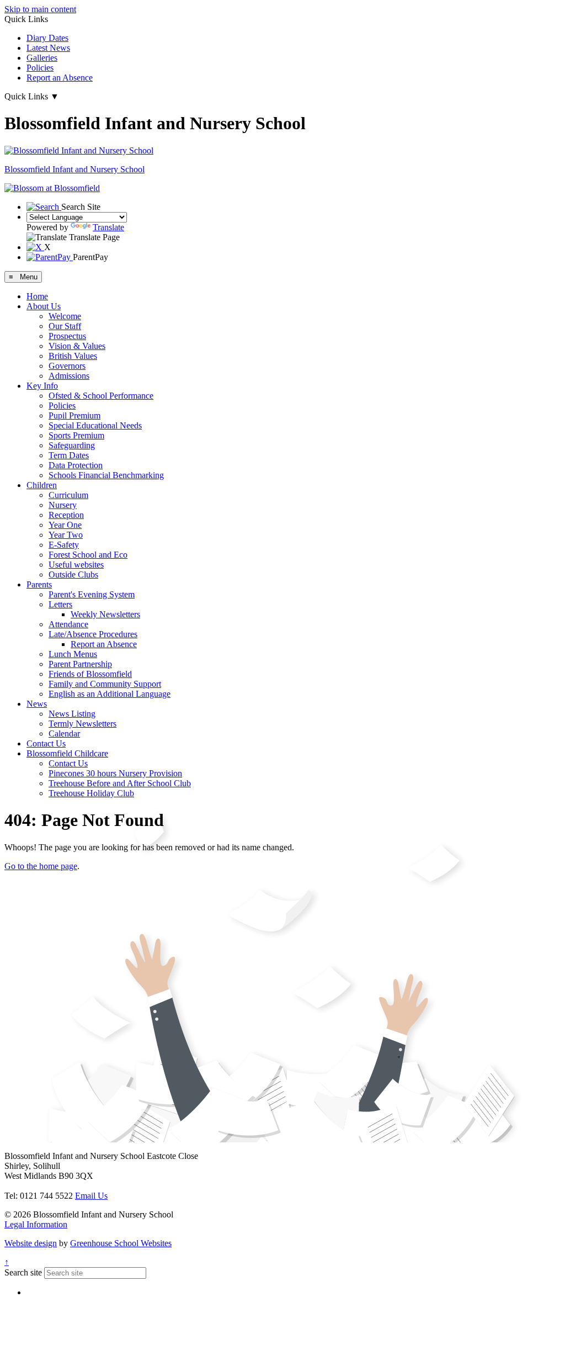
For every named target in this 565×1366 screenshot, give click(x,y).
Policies (40, 67)
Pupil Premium (74, 415)
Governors (67, 365)
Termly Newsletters (82, 723)
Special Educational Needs (95, 425)
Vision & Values (77, 346)
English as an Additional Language (109, 693)
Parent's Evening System (92, 594)
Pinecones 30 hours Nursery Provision (115, 773)
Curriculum (68, 495)
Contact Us (46, 743)
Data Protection (76, 465)
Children (41, 485)
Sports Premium (76, 435)
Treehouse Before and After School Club (120, 783)
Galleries (41, 57)
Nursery (63, 505)
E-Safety (64, 544)
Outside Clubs (73, 574)
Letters (60, 604)
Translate (108, 227)
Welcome (65, 316)
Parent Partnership (80, 664)
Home (37, 296)
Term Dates (69, 455)
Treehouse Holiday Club (91, 793)
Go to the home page (40, 866)
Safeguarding (72, 445)
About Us (43, 306)
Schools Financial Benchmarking (106, 475)
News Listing (72, 713)
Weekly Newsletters (105, 614)
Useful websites (76, 564)
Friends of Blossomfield (90, 674)
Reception (66, 515)
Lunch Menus (73, 654)
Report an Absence (59, 77)
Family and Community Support (105, 684)
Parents (39, 584)
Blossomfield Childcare (67, 753)
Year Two (66, 534)
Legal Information (35, 1224)
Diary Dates (47, 38)
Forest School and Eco (88, 554)
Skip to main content (40, 9)
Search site (23, 1272)
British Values (73, 356)
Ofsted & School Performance (101, 395)
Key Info (42, 385)
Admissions (69, 375)
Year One (65, 525)
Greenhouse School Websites (121, 1243)
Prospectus (67, 336)
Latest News (48, 47)
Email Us (91, 1195)
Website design (30, 1243)
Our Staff (65, 326)
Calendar (64, 733)
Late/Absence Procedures (93, 634)
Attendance (68, 624)
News (36, 703)
